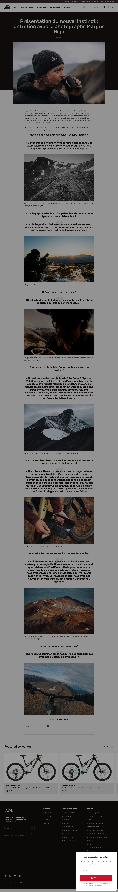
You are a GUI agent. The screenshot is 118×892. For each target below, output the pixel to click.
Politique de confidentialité (102, 883)
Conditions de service (90, 885)
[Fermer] (113, 856)
